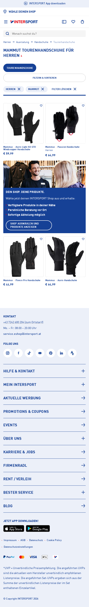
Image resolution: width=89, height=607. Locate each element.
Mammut (33, 89)
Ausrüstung (22, 42)
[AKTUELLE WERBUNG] (44, 398)
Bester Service (18, 492)
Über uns (12, 438)
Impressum (10, 540)
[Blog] (44, 505)
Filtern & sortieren (45, 77)
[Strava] (72, 353)
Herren (7, 42)
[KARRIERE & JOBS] (44, 451)
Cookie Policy (54, 540)
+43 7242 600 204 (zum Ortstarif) (23, 322)
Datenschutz (36, 540)
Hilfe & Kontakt (19, 371)
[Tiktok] (29, 353)
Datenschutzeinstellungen (18, 546)
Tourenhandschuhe (20, 67)
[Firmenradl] (44, 465)
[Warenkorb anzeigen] (82, 21)
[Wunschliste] (73, 21)
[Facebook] (18, 353)
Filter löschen (61, 89)
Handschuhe (41, 42)
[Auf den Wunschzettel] (41, 105)
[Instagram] (7, 353)
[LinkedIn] (61, 353)
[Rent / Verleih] (44, 478)
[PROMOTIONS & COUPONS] (44, 411)
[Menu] (5, 21)
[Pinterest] (50, 353)
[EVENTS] (44, 424)
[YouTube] (40, 353)
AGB (22, 540)
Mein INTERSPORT (19, 384)
